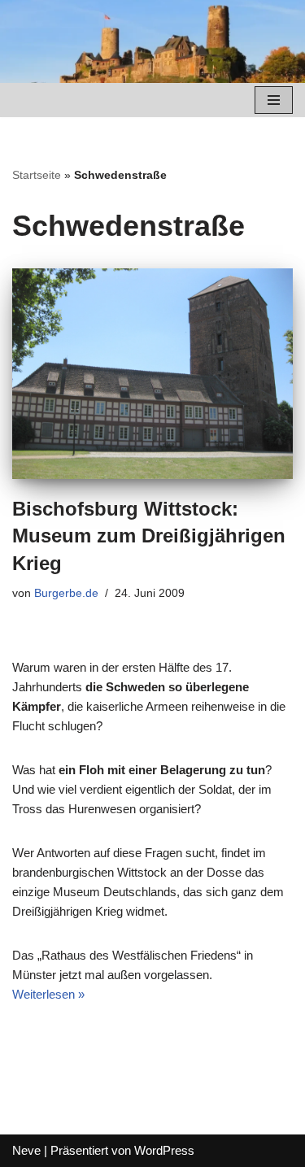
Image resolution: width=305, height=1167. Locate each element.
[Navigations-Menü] (274, 100)
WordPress (164, 1150)
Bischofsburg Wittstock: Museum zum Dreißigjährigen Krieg (148, 536)
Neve (26, 1150)
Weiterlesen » (48, 994)
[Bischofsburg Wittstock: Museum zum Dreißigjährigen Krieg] (152, 373)
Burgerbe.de (66, 593)
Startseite (36, 174)
